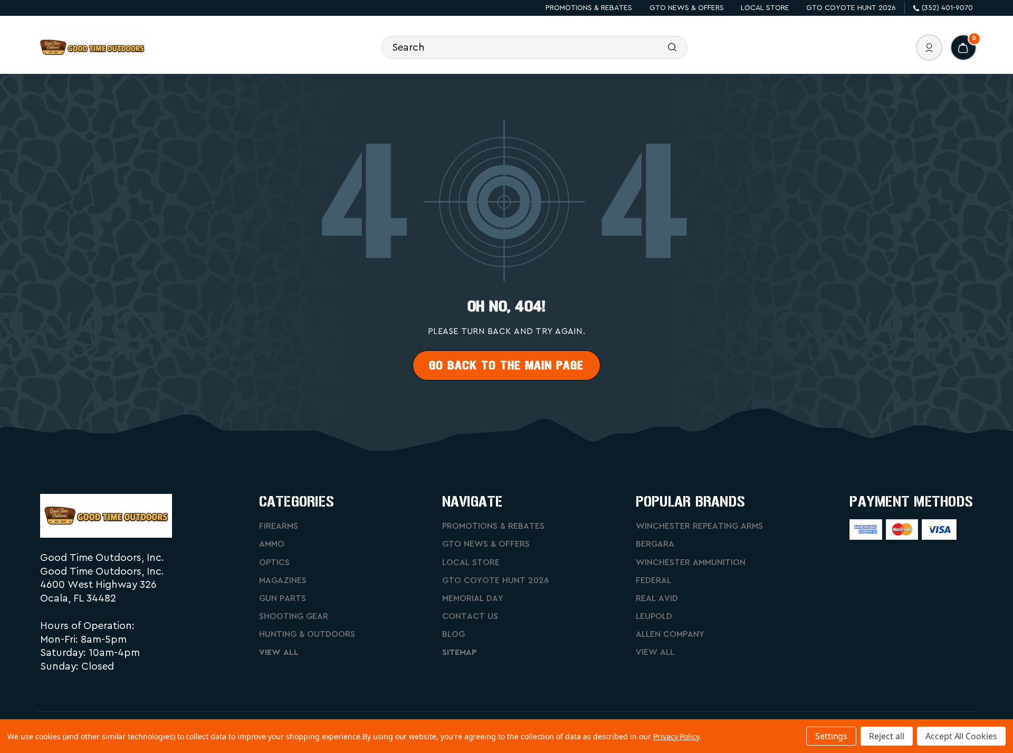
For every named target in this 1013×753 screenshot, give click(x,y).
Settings (831, 736)
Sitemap (459, 652)
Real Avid (657, 598)
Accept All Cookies (961, 736)
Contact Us (470, 616)
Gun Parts (282, 598)
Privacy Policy (676, 736)
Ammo (271, 544)
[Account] (929, 47)
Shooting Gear (293, 616)
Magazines (283, 580)
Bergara (655, 544)
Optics (274, 562)
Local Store (765, 8)
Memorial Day (472, 598)
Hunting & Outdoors (307, 634)
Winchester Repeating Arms (699, 526)
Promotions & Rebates (589, 8)
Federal (653, 580)
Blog (453, 634)
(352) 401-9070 (947, 8)
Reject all (886, 736)
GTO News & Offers (686, 8)
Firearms (278, 526)
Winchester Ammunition (691, 562)
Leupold (654, 616)
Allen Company (670, 634)
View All (279, 652)
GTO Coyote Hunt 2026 (851, 8)
